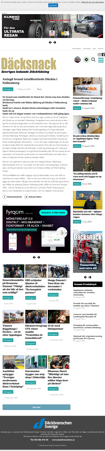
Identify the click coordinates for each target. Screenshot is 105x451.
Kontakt (101, 48)
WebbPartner (63, 445)
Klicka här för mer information (93, 2)
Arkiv (94, 48)
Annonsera (87, 48)
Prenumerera (76, 48)
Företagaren (8, 89)
